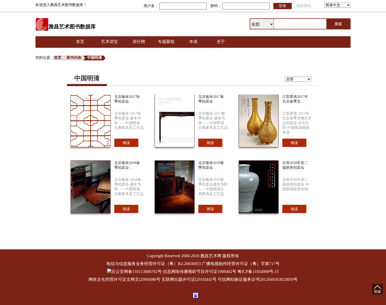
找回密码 (303, 6)
